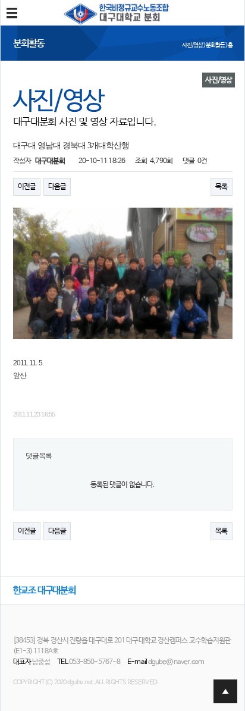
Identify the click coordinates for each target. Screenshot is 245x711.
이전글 (27, 187)
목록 (221, 187)
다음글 (57, 187)
